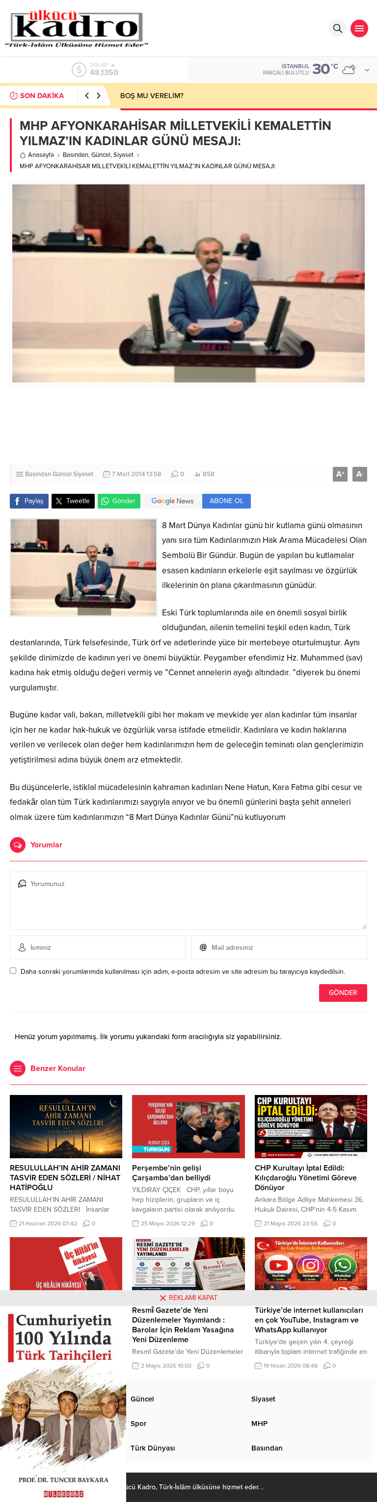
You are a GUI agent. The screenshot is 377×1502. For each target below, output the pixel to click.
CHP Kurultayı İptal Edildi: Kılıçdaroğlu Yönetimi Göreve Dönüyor (306, 1178)
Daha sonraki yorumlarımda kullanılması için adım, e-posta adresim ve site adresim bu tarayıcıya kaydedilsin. (183, 971)
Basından (75, 155)
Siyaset (123, 155)
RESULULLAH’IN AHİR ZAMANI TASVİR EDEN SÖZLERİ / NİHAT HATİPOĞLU (65, 1178)
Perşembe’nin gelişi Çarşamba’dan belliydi (171, 1173)
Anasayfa (41, 155)
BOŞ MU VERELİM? (152, 95)
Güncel (100, 155)
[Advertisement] (188, 425)
